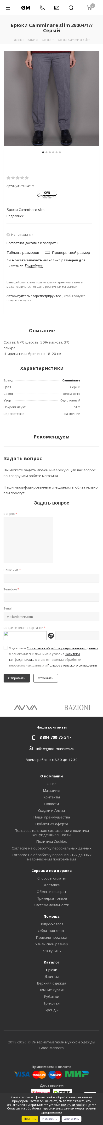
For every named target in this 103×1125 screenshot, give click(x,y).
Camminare (71, 380)
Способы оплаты (51, 878)
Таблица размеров (22, 252)
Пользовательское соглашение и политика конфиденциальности (51, 832)
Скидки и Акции (51, 810)
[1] (8, 178)
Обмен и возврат (51, 891)
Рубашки (51, 996)
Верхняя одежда (51, 983)
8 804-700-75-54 (54, 737)
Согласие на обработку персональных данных (62, 648)
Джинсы (52, 976)
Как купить (51, 950)
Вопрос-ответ (51, 924)
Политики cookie (73, 1105)
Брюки (51, 969)
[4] (22, 178)
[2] (13, 178)
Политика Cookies (51, 841)
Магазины (51, 790)
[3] (18, 178)
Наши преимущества (51, 817)
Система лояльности (51, 904)
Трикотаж (51, 1003)
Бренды (51, 1009)
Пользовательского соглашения (72, 665)
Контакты (51, 797)
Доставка (52, 884)
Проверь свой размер (71, 252)
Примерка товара (51, 898)
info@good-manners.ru (55, 748)
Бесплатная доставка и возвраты (32, 243)
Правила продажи (51, 937)
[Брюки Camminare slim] (51, 98)
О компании (51, 776)
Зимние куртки (51, 989)
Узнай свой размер (51, 944)
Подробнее (34, 265)
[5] (27, 178)
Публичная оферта (51, 823)
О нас (51, 783)
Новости (51, 803)
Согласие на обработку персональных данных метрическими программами (52, 856)
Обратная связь (51, 930)
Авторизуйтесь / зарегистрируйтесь (34, 296)
